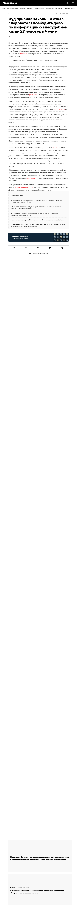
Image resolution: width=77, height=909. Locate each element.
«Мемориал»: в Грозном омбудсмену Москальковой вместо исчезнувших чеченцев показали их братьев (36, 207)
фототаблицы (59, 109)
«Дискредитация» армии (54, 8)
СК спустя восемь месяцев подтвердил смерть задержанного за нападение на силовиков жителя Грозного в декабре (38, 225)
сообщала (31, 178)
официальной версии (24, 187)
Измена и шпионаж (26, 8)
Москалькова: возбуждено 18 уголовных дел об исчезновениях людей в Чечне (37, 220)
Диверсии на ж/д (69, 8)
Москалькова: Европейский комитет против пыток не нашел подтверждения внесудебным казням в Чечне (37, 201)
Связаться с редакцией (40, 253)
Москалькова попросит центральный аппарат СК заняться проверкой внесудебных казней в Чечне (34, 214)
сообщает (23, 54)
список (55, 147)
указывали (33, 95)
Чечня (10, 36)
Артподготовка (39, 8)
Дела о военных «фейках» (10, 8)
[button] (73, 3)
